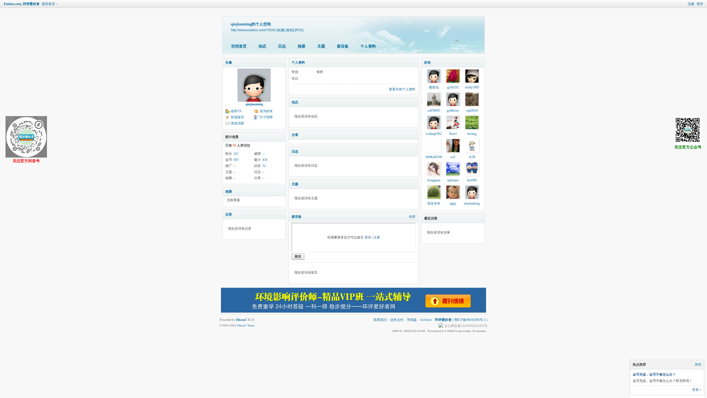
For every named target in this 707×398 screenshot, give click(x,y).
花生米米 (433, 203)
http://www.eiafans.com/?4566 (253, 30)
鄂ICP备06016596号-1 (470, 320)
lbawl (453, 134)
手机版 (412, 320)
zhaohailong (472, 203)
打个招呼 (266, 117)
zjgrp (453, 203)
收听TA (236, 111)
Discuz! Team (245, 325)
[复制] (290, 30)
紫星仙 (434, 87)
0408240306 (434, 157)
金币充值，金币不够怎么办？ (654, 374)
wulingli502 (434, 134)
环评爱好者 (443, 320)
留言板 (343, 46)
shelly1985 (472, 87)
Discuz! (241, 320)
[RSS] (299, 30)
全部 (412, 217)
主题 (321, 46)
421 (236, 154)
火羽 (472, 157)
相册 (301, 46)
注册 (691, 4)
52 (264, 166)
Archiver (426, 320)
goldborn (453, 110)
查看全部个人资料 (402, 89)
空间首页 (239, 46)
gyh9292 (453, 87)
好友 (427, 62)
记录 (228, 214)
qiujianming (254, 104)
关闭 (698, 364)
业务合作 (396, 320)
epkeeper (453, 180)
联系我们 (380, 320)
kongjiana (434, 180)
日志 (282, 46)
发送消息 (237, 123)
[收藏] (280, 30)
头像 (228, 62)
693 (236, 160)
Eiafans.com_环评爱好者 (21, 4)
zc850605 (434, 110)
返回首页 (48, 4)
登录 (700, 4)
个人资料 (368, 46)
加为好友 (266, 111)
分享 (295, 135)
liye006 (472, 180)
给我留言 (237, 117)
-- (263, 154)
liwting (471, 134)
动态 (262, 46)
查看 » (696, 390)
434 (264, 160)
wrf (452, 157)
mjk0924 (472, 110)
